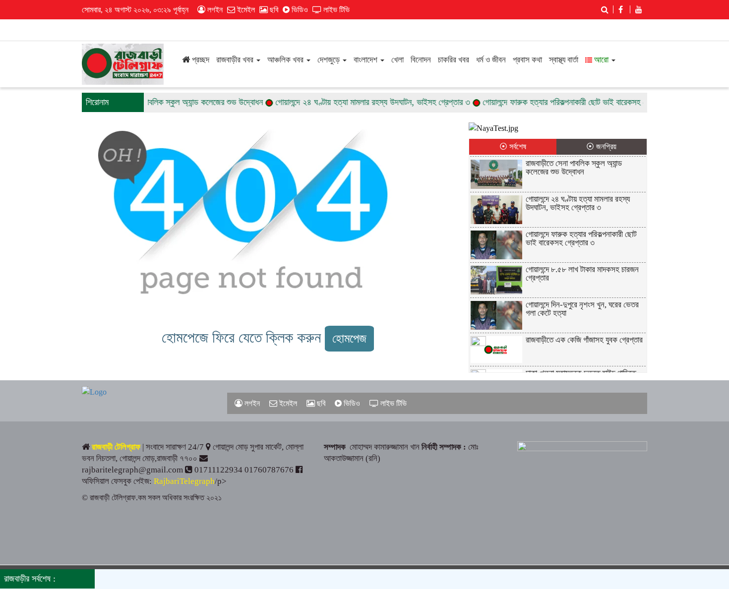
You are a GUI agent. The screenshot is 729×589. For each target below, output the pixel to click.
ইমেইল (245, 9)
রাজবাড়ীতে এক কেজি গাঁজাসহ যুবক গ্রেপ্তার (584, 340)
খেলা (397, 59)
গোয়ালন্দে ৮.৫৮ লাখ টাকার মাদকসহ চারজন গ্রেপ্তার (582, 274)
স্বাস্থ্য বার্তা (563, 59)
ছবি (273, 9)
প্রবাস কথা (527, 59)
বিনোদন (421, 59)
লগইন (214, 9)
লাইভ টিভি (335, 9)
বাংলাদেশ (366, 59)
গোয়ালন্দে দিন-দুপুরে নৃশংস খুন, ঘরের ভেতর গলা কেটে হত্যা (582, 309)
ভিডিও (299, 9)
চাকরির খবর (453, 59)
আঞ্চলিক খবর (286, 59)
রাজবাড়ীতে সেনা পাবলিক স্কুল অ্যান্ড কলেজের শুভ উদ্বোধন (169, 102)
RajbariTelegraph (184, 481)
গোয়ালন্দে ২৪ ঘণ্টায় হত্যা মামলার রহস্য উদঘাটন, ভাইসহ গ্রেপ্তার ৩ (362, 102)
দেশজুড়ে (329, 59)
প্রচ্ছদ (199, 59)
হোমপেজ (349, 338)
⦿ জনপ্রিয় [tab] (601, 146)
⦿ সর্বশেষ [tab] (512, 146)
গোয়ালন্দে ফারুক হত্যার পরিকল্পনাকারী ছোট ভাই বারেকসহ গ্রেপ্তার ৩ (569, 102)
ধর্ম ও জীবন (491, 59)
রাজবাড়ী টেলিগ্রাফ (116, 447)
